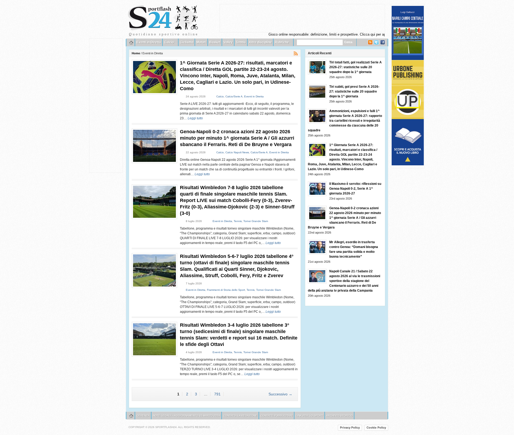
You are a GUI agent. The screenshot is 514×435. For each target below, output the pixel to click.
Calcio (169, 42)
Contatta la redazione (240, 415)
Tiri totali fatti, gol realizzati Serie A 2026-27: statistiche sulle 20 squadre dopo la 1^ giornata (355, 67)
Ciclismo (186, 42)
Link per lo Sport (309, 415)
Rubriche (282, 42)
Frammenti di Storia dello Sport (226, 289)
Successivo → (280, 394)
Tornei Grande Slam (255, 221)
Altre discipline (260, 42)
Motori (201, 42)
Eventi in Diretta (149, 42)
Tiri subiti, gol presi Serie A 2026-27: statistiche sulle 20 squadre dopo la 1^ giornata (354, 91)
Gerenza (143, 415)
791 (217, 394)
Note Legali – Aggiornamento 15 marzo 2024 (186, 415)
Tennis (241, 42)
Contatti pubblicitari (276, 415)
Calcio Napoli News (237, 152)
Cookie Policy (376, 427)
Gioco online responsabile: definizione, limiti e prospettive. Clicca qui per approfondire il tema (328, 34)
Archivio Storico (339, 415)
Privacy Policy (350, 427)
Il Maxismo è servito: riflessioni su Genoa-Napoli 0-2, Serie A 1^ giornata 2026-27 (355, 188)
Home (136, 53)
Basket (214, 42)
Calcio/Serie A (234, 96)
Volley (228, 42)
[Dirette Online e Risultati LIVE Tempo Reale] (163, 19)
